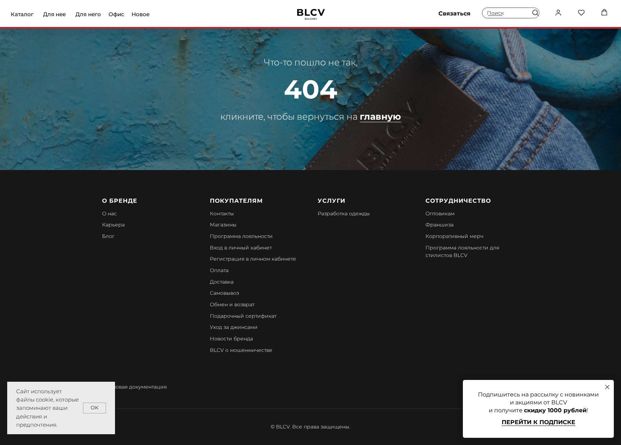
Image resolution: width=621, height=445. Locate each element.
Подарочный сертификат (243, 316)
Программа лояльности (241, 236)
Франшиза (440, 224)
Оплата (219, 270)
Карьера (113, 224)
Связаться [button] (454, 13)
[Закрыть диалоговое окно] (607, 387)
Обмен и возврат (232, 304)
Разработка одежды (344, 213)
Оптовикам (440, 213)
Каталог (22, 14)
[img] (311, 14)
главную (380, 116)
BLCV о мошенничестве (241, 350)
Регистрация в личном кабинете (253, 259)
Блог (108, 236)
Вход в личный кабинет (241, 247)
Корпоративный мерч (454, 236)
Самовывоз (224, 293)
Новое (141, 14)
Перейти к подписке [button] (538, 422)
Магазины (223, 224)
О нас (109, 213)
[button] (535, 12)
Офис (116, 14)
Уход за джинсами (234, 327)
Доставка (222, 282)
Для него (88, 14)
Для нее (54, 14)
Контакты (222, 213)
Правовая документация (134, 387)
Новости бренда (231, 338)
